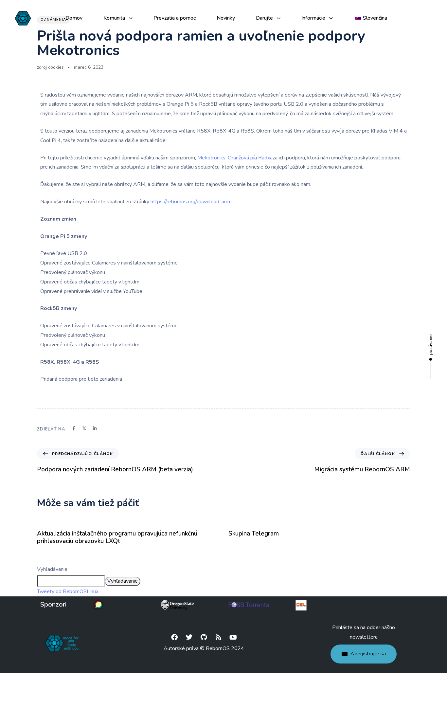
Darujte (264, 18)
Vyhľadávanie (52, 569)
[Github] (203, 637)
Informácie (313, 18)
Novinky (226, 18)
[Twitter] (189, 637)
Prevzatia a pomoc (174, 18)
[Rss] (218, 637)
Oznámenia (53, 19)
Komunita (114, 18)
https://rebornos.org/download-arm (190, 201)
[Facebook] (174, 637)
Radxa (265, 157)
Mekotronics (211, 157)
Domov (73, 18)
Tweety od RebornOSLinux (67, 591)
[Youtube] (233, 637)
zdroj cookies (50, 67)
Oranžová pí (241, 157)
